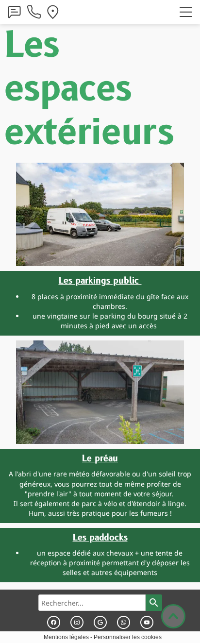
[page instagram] (76, 622)
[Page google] (100, 622)
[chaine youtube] (146, 622)
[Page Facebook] (53, 622)
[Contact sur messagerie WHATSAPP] (123, 622)
